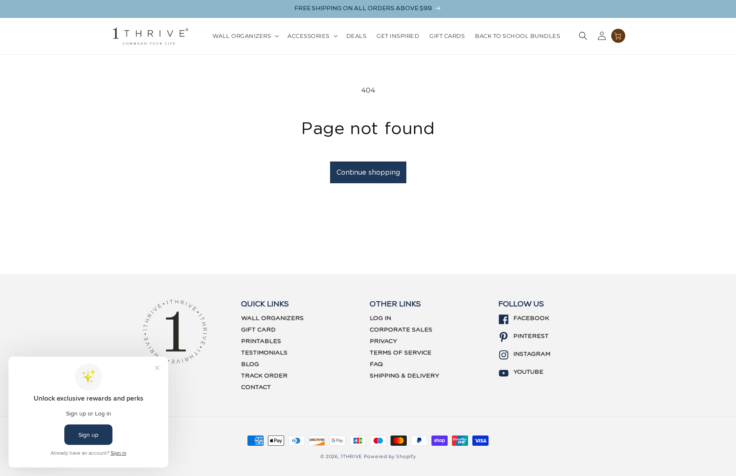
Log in (380, 318)
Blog (250, 364)
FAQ (376, 364)
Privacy (383, 341)
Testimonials (264, 353)
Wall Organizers (272, 318)
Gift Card (258, 330)
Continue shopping (368, 172)
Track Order (264, 376)
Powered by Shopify (390, 456)
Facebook (531, 318)
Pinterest (531, 336)
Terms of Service (400, 353)
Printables (261, 341)
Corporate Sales (401, 330)
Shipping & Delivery (404, 376)
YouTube (528, 372)
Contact (256, 387)
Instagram (531, 354)
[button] (245, 36)
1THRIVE (351, 456)
